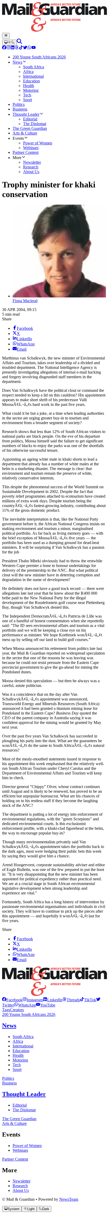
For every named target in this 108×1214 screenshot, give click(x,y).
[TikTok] (21, 48)
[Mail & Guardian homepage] (54, 17)
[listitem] (12, 1000)
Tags (6, 1010)
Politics (8, 1078)
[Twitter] (25, 48)
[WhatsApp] (29, 48)
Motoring (20, 1060)
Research (20, 1186)
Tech (17, 1065)
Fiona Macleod (25, 300)
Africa (18, 1041)
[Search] (19, 42)
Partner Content (15, 1159)
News (9, 1025)
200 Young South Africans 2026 (28, 1014)
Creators (17, 1010)
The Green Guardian (19, 1119)
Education (21, 1050)
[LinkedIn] (12, 48)
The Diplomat (24, 1110)
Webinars (20, 1150)
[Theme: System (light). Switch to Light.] (9, 42)
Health (18, 1055)
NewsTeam (68, 1199)
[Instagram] (8, 48)
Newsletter (21, 1181)
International (23, 1046)
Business (9, 1083)
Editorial (20, 1105)
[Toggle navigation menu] (6, 36)
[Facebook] (4, 48)
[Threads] (17, 48)
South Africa (23, 1036)
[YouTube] (33, 48)
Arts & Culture (14, 1123)
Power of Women (27, 1145)
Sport (17, 1069)
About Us (21, 1190)
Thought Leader (24, 1094)
